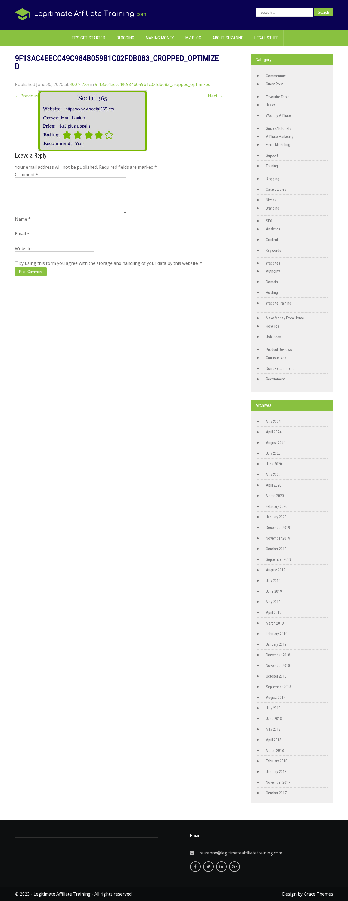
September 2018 (278, 687)
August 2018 (275, 697)
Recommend (276, 379)
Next (215, 96)
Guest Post (274, 84)
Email (22, 234)
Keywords (273, 250)
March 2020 (275, 496)
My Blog (193, 38)
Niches (271, 200)
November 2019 (278, 538)
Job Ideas (273, 337)
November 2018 (278, 665)
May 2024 (273, 421)
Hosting (272, 292)
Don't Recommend (280, 368)
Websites (273, 263)
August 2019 (275, 570)
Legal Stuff (266, 38)
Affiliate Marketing (280, 136)
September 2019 (278, 559)
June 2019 (274, 591)
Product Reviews (279, 350)
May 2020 (273, 474)
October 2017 (276, 793)
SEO (269, 221)
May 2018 (273, 729)
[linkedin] (221, 866)
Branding (272, 208)
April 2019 (273, 612)
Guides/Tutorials (278, 128)
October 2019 (276, 549)
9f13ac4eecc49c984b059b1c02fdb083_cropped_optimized (152, 84)
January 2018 (276, 772)
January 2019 (276, 644)
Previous (26, 96)
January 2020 (276, 517)
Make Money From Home (285, 318)
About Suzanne (227, 38)
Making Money (159, 38)
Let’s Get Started (87, 38)
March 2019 (275, 623)
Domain (272, 282)
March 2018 (275, 750)
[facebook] (195, 866)
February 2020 (276, 506)
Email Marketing (278, 145)
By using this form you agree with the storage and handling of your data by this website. (110, 263)
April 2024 (273, 432)
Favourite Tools (278, 97)
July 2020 (273, 453)
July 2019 (273, 581)
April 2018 (273, 740)
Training (272, 166)
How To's (273, 326)
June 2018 (274, 719)
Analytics (273, 229)
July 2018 (273, 708)
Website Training (278, 303)
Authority (273, 271)
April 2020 (273, 485)
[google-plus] (234, 866)
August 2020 (275, 443)
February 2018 (276, 761)
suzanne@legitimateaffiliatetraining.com (241, 853)
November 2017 (278, 782)
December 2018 (278, 655)
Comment (26, 174)
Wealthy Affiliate (278, 115)
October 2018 (276, 676)
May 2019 (273, 602)
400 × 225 (79, 84)
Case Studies (276, 189)
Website (23, 248)
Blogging (125, 38)
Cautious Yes (276, 358)
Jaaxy (270, 105)
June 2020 (274, 464)
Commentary (276, 76)
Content (272, 240)
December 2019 (278, 527)
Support (272, 155)
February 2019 (276, 634)
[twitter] (208, 866)
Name (23, 219)
